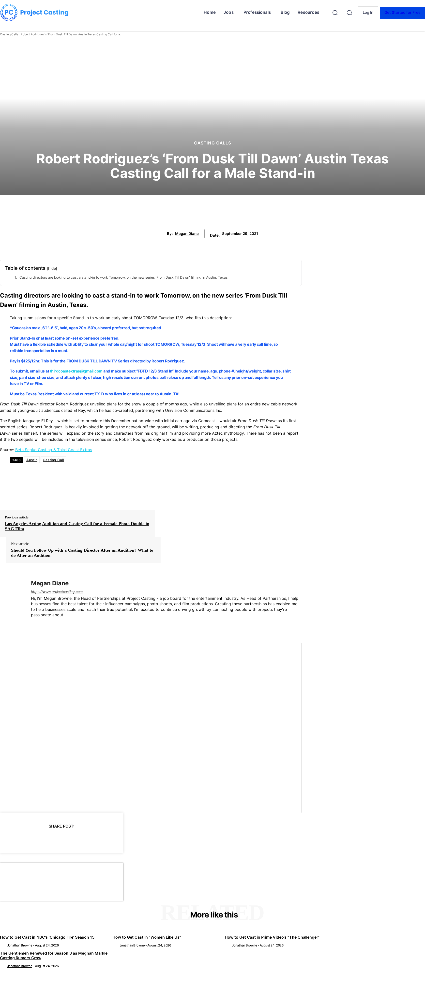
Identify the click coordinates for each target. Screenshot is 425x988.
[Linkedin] (33, 623)
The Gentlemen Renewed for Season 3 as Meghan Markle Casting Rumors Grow (53, 955)
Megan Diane (187, 233)
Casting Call (53, 460)
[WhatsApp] (70, 839)
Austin (31, 460)
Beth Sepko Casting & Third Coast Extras (53, 449)
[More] (106, 839)
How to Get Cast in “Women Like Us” (146, 937)
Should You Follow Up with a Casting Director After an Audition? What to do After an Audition (82, 553)
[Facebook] (17, 839)
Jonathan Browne (19, 945)
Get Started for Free (402, 12)
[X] (35, 839)
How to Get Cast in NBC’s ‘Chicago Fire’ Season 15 (47, 937)
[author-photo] (3, 945)
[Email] (88, 839)
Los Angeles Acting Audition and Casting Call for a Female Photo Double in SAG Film (77, 526)
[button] (335, 12)
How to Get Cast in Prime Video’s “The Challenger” (272, 937)
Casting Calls (9, 34)
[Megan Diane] (12, 603)
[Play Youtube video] (151, 728)
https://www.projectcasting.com (57, 591)
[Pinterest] (53, 839)
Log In (368, 12)
